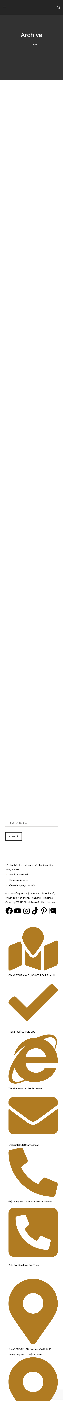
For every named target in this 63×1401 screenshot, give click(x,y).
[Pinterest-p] (44, 911)
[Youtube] (17, 911)
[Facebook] (9, 911)
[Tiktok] (35, 911)
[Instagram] (26, 911)
